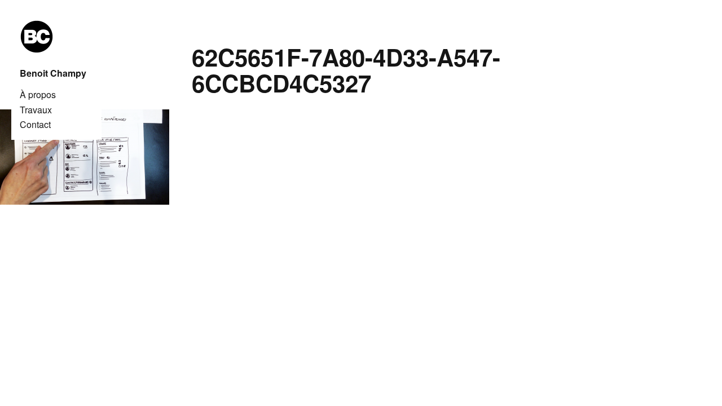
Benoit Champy (53, 73)
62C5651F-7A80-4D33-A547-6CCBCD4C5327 (346, 70)
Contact (35, 124)
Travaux (36, 110)
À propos (38, 95)
